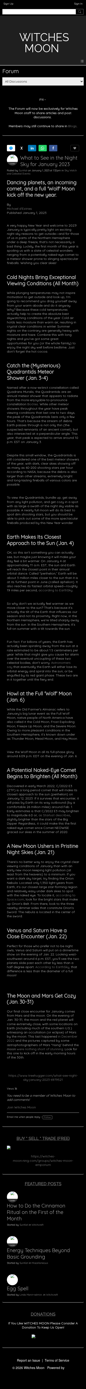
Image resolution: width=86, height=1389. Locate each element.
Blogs (72, 126)
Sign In (78, 3)
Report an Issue (28, 1360)
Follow (47, 1117)
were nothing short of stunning (40, 1049)
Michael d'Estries (19, 209)
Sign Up (8, 3)
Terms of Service (57, 1360)
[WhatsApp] (43, 148)
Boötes (32, 404)
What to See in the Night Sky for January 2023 (49, 161)
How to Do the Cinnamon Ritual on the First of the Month (36, 1212)
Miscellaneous (40, 1263)
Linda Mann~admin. (30, 1294)
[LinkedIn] (32, 148)
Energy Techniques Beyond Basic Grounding (38, 1253)
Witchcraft (38, 1224)
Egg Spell (17, 1288)
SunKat (23, 170)
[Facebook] (53, 148)
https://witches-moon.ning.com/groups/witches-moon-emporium (43, 1160)
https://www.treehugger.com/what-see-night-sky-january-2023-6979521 (43, 1077)
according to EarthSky (55, 590)
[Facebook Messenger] (11, 148)
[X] (21, 148)
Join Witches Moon (21, 1107)
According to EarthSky (52, 967)
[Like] (74, 148)
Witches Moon (44, 43)
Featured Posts (43, 1183)
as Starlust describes (54, 815)
